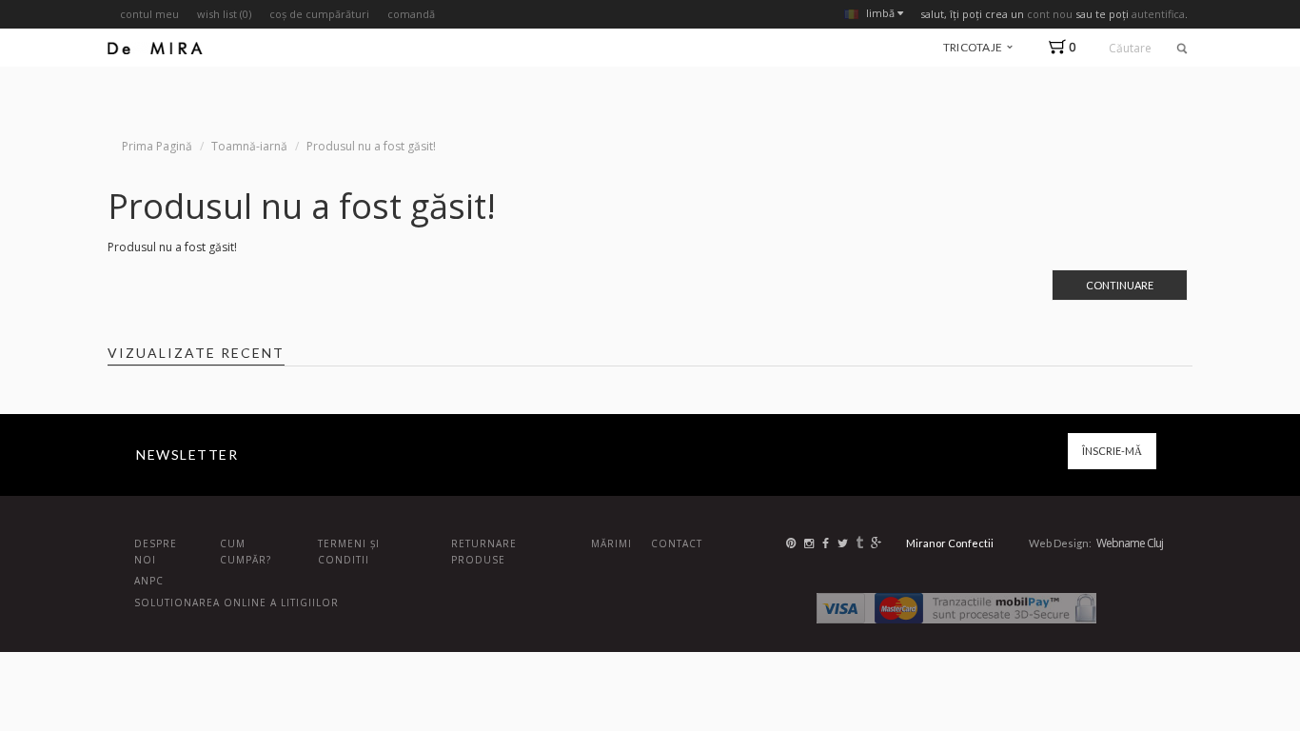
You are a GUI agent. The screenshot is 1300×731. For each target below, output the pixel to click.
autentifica (1158, 14)
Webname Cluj (1129, 543)
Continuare (1119, 285)
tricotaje (974, 47)
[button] (1066, 47)
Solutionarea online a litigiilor (236, 602)
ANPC (149, 580)
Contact (676, 543)
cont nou (1050, 14)
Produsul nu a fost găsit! (371, 146)
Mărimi (611, 543)
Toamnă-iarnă (249, 146)
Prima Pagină (157, 146)
